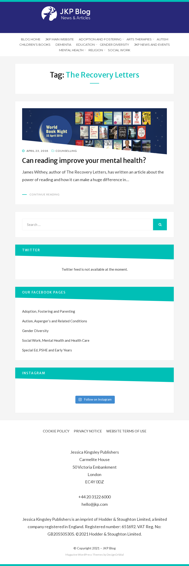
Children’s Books (34, 44)
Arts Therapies (139, 39)
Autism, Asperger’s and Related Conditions (54, 321)
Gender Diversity (114, 44)
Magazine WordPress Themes (84, 554)
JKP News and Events (152, 44)
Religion (96, 50)
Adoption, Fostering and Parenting (48, 311)
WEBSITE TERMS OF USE (126, 431)
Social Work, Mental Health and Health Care (55, 340)
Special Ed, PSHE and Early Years (47, 350)
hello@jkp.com (95, 504)
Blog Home (30, 39)
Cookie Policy (56, 431)
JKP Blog (109, 548)
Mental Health (71, 50)
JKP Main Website (59, 39)
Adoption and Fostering (100, 39)
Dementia (63, 44)
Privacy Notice (88, 431)
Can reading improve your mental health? (84, 160)
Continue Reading (45, 194)
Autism (162, 39)
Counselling (66, 151)
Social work (119, 50)
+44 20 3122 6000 (94, 496)
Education (85, 44)
